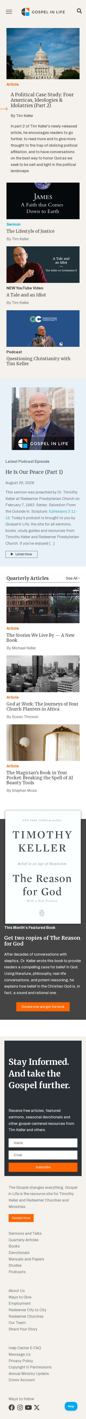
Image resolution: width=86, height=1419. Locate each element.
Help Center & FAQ (25, 1348)
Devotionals (19, 1253)
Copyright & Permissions (30, 1367)
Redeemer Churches (26, 1316)
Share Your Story (23, 1329)
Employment (20, 1303)
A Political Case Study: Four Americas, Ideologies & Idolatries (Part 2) (42, 100)
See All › (73, 578)
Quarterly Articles (24, 1240)
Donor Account (22, 1380)
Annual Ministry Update (29, 1374)
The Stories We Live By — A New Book (40, 638)
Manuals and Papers (26, 1259)
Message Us (20, 1354)
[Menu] (9, 11)
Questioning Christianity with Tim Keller (38, 361)
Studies (15, 1265)
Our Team (17, 1323)
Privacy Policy (21, 1361)
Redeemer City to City (27, 1310)
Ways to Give (20, 1297)
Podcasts (17, 1272)
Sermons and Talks (25, 1233)
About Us (17, 1291)
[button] (12, 1407)
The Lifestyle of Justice (30, 231)
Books (14, 1246)
